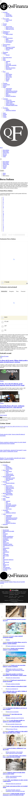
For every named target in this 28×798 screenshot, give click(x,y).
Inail (4, 563)
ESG (7, 62)
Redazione (5, 524)
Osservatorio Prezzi (7, 57)
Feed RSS (22, 581)
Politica (4, 53)
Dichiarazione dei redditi (8, 531)
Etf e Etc (8, 78)
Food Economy (9, 38)
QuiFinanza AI (6, 31)
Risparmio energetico (10, 67)
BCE (4, 553)
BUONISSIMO (11, 594)
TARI (4, 566)
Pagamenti (5, 533)
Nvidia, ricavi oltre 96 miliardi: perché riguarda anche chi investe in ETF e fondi (12, 384)
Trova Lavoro (9, 26)
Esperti (4, 115)
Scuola (4, 535)
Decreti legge (6, 530)
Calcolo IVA (8, 100)
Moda (7, 39)
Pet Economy (9, 42)
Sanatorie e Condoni (7, 544)
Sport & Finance (6, 44)
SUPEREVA (17, 594)
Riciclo (7, 66)
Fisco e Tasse (6, 18)
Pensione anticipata (10, 483)
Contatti (4, 117)
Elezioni (7, 54)
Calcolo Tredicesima (10, 101)
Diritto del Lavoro (10, 29)
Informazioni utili (7, 476)
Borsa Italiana (9, 74)
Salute (4, 113)
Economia (5, 12)
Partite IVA (8, 492)
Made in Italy (6, 542)
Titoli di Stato (9, 76)
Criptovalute (8, 89)
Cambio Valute (9, 102)
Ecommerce (5, 539)
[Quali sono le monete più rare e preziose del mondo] (15, 677)
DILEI (15, 593)
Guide (4, 87)
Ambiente (8, 61)
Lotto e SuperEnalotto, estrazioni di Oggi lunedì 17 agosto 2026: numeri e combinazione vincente (13, 451)
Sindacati (5, 550)
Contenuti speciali (4, 581)
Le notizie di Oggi (7, 568)
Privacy (16, 596)
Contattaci (10, 581)
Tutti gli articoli (3, 415)
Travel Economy (9, 40)
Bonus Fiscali (9, 20)
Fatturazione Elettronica (11, 92)
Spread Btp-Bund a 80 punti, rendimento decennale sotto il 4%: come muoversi (12, 406)
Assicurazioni (9, 88)
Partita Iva (8, 95)
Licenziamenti (6, 548)
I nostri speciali (6, 84)
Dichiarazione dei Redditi (11, 91)
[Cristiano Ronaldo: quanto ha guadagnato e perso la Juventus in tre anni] (15, 790)
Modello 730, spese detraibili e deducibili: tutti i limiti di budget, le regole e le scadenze (12, 458)
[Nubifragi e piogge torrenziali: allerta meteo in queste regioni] (15, 765)
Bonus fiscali (9, 471)
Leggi (7, 21)
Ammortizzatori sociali (8, 545)
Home (4, 173)
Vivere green (9, 69)
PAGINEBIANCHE (6, 593)
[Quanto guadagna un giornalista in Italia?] (15, 684)
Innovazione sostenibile (11, 65)
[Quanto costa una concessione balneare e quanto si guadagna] (15, 657)
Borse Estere (8, 75)
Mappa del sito (16, 581)
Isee (4, 561)
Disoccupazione (9, 490)
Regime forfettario (10, 475)
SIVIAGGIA (18, 593)
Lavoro (4, 25)
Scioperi (7, 49)
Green (4, 60)
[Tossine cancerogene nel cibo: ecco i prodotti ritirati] (15, 783)
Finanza (7, 13)
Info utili (5, 45)
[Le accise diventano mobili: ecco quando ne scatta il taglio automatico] (15, 718)
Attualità (5, 114)
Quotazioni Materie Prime (11, 105)
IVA (4, 546)
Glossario (5, 83)
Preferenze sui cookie (12, 597)
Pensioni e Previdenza (11, 96)
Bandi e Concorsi (10, 27)
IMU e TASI (6, 555)
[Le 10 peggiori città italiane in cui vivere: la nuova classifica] (15, 700)
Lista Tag (5, 570)
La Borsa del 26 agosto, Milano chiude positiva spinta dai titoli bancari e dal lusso (14, 361)
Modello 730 (6, 564)
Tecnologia (5, 107)
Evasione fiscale (9, 474)
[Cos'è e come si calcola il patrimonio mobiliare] (15, 628)
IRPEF (4, 549)
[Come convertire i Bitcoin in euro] (15, 724)
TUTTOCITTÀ (11, 593)
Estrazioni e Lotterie (10, 47)
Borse (4, 71)
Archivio (2, 583)
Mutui (7, 93)
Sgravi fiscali (6, 540)
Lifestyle (5, 36)
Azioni (7, 73)
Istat (4, 557)
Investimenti (8, 14)
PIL (4, 558)
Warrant (7, 79)
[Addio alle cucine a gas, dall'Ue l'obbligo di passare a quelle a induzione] (15, 688)
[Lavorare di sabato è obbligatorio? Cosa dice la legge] (15, 740)
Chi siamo (6, 596)
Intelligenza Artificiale (11, 110)
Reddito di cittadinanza (8, 536)
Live (1, 357)
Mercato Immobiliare (7, 493)
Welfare (4, 541)
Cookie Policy (21, 596)
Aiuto (18, 597)
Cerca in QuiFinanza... (5, 580)
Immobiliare (5, 33)
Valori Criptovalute (10, 104)
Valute (7, 80)
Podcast (4, 86)
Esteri (4, 58)
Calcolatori (5, 98)
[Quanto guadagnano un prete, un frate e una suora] (15, 612)
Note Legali (11, 596)
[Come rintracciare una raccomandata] (15, 711)
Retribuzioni (8, 489)
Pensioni (5, 23)
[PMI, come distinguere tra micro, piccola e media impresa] (15, 777)
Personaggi (5, 52)
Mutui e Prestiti (9, 34)
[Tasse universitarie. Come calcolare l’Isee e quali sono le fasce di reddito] (15, 752)
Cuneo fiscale (6, 562)
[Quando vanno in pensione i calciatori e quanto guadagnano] (15, 646)
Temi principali (6, 567)
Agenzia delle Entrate (8, 537)
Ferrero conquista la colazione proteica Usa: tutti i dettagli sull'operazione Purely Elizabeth (13, 443)
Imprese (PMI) (9, 16)
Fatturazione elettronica (8, 559)
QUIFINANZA (23, 593)
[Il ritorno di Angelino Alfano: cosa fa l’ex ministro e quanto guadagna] (15, 639)
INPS (4, 532)
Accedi (2, 170)
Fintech (7, 109)
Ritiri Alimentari (9, 48)
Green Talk (8, 64)
